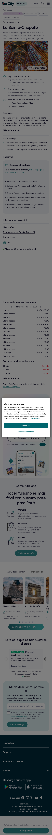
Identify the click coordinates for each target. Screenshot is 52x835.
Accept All (26, 425)
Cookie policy (35, 418)
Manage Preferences (26, 431)
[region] (26, 417)
